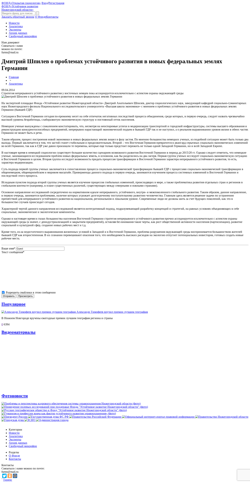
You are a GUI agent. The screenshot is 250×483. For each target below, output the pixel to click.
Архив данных (18, 32)
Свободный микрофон (23, 36)
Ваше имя (8, 248)
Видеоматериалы (18, 332)
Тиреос (7, 479)
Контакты (52, 16)
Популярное (13, 304)
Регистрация (56, 3)
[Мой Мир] (15, 476)
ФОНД (21, 3)
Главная (14, 77)
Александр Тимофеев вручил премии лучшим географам (112, 311)
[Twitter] (4, 476)
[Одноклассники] (10, 476)
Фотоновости (14, 395)
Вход (45, 3)
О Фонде (40, 16)
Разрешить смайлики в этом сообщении (31, 292)
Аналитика (16, 26)
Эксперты (15, 29)
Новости (14, 23)
